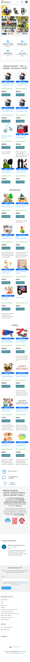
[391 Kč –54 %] (21, 430)
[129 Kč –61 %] (21, 226)
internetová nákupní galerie (15, 492)
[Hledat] (18, 2)
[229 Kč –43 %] (8, 75)
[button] (3, 11)
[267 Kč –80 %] (21, 362)
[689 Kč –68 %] (21, 328)
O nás (2, 597)
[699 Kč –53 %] (8, 101)
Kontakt (3, 603)
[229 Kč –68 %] (8, 286)
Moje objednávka (5, 615)
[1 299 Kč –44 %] (21, 101)
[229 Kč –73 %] (21, 260)
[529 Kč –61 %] (8, 328)
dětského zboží (9, 496)
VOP (2, 599)
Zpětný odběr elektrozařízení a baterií (10, 609)
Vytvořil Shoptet (16, 642)
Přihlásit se (6, 583)
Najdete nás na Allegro (6, 611)
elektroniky (21, 495)
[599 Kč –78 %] (8, 260)
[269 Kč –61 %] (21, 126)
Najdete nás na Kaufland (6, 613)
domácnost (21, 499)
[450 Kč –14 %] (8, 195)
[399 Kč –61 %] (8, 226)
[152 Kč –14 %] (8, 161)
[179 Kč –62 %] (21, 195)
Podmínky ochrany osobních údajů (9, 605)
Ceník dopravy (4, 595)
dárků (5, 498)
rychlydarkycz (6, 625)
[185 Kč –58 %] (8, 396)
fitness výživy (13, 495)
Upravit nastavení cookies (17, 648)
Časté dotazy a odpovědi (7, 607)
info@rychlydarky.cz (8, 622)
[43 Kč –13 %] (21, 161)
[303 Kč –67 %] (8, 430)
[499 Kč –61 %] (21, 75)
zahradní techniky (18, 496)
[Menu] (26, 2)
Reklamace (3, 601)
